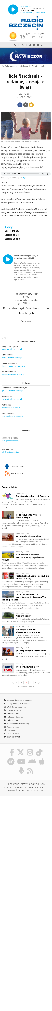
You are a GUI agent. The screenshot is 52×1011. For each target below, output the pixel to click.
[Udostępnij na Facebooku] (19, 104)
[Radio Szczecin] (26, 22)
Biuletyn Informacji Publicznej (18, 723)
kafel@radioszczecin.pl (11, 440)
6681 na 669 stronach (26, 686)
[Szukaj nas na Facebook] (12, 749)
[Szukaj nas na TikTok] (39, 749)
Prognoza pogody (14, 710)
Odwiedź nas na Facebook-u (19, 45)
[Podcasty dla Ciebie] (21, 767)
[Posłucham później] (24, 177)
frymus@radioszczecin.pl (12, 349)
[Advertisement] (26, 825)
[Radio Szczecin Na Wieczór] (26, 56)
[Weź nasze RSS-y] (30, 767)
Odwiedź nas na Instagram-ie (26, 45)
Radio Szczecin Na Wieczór (28, 66)
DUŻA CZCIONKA (13, 733)
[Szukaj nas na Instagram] (30, 749)
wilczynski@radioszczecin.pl (13, 374)
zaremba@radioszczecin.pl (12, 416)
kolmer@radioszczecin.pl (12, 399)
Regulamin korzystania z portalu (28, 787)
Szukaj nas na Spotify (34, 45)
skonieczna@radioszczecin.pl (13, 366)
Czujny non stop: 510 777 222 (18, 703)
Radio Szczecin (10, 66)
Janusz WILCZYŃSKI (25, 97)
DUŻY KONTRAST (13, 737)
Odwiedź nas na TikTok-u (30, 45)
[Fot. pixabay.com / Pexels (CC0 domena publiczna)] (26, 125)
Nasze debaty (12, 231)
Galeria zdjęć (12, 235)
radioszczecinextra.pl (15, 717)
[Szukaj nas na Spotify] (11, 758)
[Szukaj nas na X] (20, 749)
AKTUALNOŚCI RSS (18, 473)
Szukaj (42, 45)
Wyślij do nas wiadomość (38, 45)
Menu (48, 45)
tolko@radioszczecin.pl (11, 407)
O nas (5, 337)
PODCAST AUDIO (17, 466)
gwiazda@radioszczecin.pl (12, 390)
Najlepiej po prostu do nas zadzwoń (15, 45)
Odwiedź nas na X (23, 45)
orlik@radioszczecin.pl (10, 452)
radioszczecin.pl (13, 713)
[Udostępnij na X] (25, 104)
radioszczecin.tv (13, 720)
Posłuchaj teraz (13, 727)
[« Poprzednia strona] (13, 683)
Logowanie (11, 730)
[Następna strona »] (39, 683)
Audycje (43, 66)
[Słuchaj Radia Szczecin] (13, 9)
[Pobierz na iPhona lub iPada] (42, 758)
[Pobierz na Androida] (32, 758)
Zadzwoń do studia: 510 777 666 (19, 700)
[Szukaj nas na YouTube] (21, 758)
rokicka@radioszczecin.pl (12, 357)
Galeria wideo (12, 238)
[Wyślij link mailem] (31, 104)
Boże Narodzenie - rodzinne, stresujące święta (25, 81)
